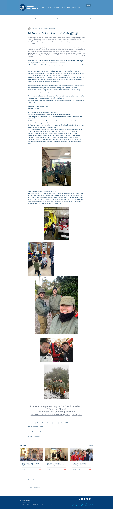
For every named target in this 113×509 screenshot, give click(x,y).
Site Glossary (39, 504)
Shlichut (69, 18)
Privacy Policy (44, 504)
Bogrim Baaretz (60, 18)
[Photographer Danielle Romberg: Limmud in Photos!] (81, 454)
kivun (55, 423)
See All (91, 445)
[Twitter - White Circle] (82, 499)
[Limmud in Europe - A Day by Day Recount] (31, 454)
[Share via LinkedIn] (36, 432)
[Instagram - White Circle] (87, 499)
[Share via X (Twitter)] (32, 432)
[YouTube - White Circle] (90, 499)
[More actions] (84, 29)
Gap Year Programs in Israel (35, 18)
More (76, 18)
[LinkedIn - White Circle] (84, 499)
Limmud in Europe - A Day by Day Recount (30, 464)
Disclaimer (52, 504)
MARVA (66, 423)
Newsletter (49, 18)
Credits (49, 504)
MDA (60, 423)
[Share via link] (40, 432)
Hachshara (32, 423)
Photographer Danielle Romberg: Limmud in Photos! (79, 464)
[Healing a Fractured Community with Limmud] (56, 454)
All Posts (22, 18)
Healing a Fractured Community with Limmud (55, 464)
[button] (90, 18)
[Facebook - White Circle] (79, 499)
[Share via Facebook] (29, 432)
